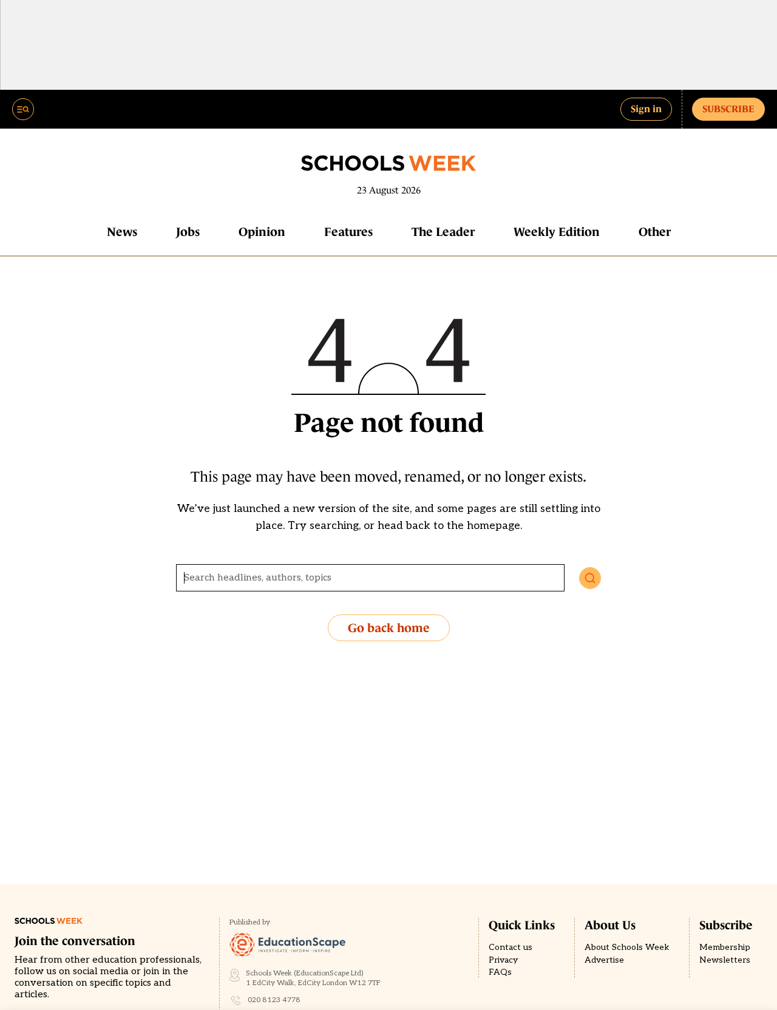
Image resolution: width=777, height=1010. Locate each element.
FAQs (500, 972)
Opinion (262, 231)
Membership (724, 947)
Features (348, 231)
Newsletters (724, 960)
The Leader (443, 231)
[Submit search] (590, 578)
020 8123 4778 (274, 1000)
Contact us (510, 947)
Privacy (503, 960)
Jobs (188, 231)
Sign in (646, 108)
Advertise (604, 960)
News (122, 231)
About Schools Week (627, 947)
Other (655, 231)
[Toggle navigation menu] (23, 109)
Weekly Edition (557, 231)
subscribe (728, 108)
